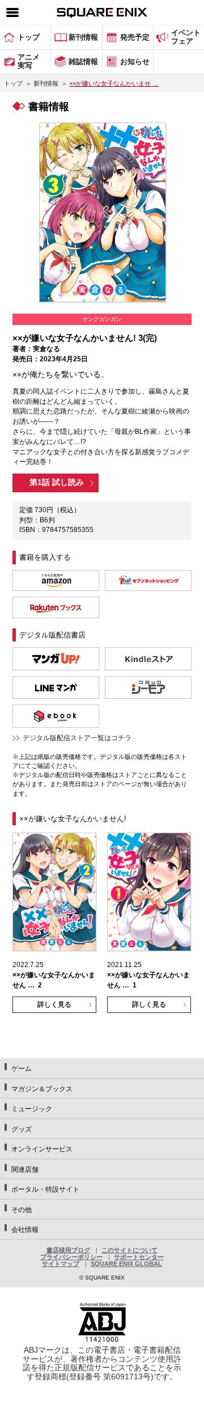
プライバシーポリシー (71, 1256)
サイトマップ (60, 1263)
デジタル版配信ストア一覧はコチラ (77, 738)
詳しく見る (54, 1004)
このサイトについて (129, 1250)
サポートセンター (139, 1256)
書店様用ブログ (68, 1250)
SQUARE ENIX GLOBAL (126, 1263)
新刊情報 (45, 83)
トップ (13, 83)
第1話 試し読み (56, 482)
